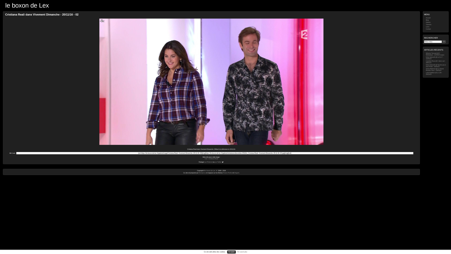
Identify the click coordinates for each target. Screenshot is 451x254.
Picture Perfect (227, 173)
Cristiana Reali (213, 159)
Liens (427, 27)
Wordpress (202, 173)
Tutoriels (428, 24)
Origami (236, 173)
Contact (428, 29)
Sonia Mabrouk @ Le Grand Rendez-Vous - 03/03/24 (435, 69)
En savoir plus (242, 252)
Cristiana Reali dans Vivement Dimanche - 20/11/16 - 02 (41, 14)
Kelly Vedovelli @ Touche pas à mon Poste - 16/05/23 (436, 65)
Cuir (206, 159)
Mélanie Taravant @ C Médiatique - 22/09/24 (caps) (435, 54)
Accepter (231, 252)
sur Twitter (218, 162)
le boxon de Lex (27, 5)
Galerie (428, 22)
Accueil (428, 18)
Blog (427, 20)
